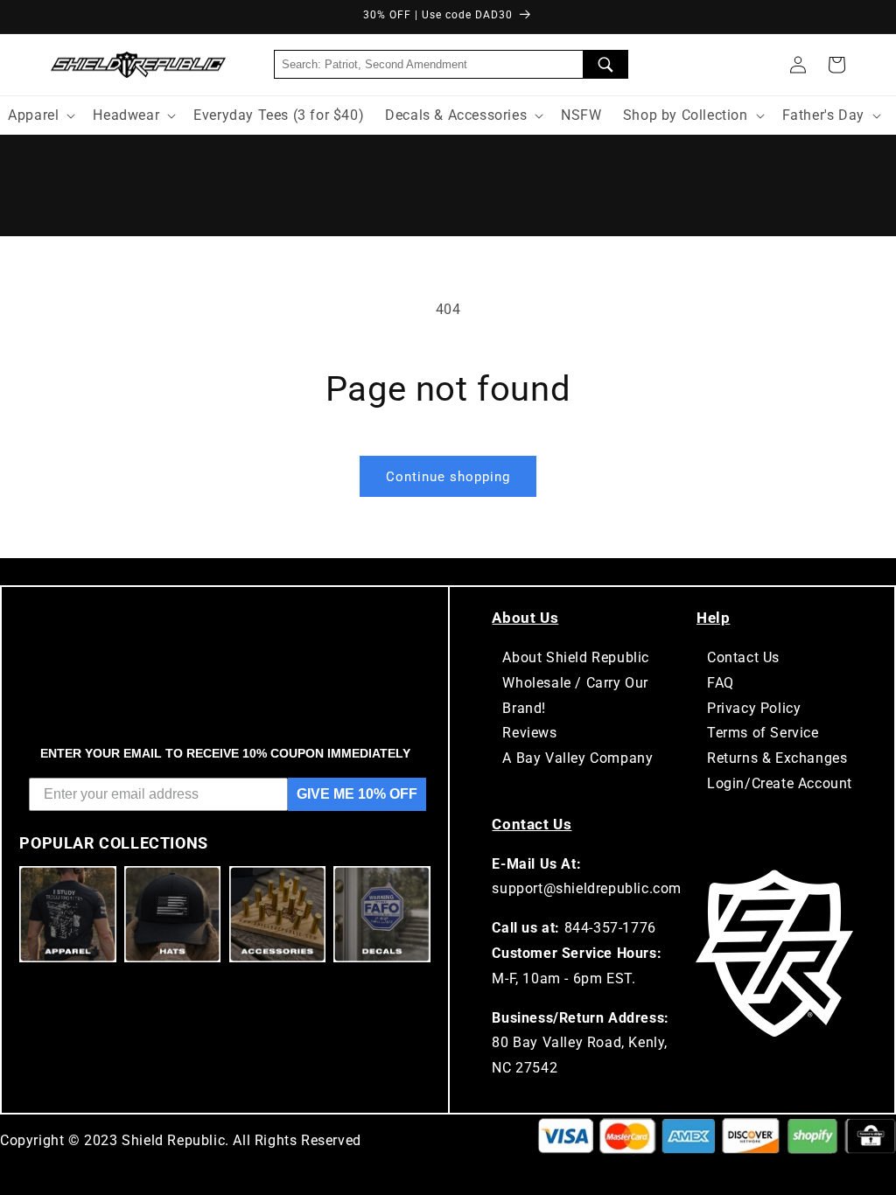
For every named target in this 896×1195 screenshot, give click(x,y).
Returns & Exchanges (777, 758)
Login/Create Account (779, 783)
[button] (836, 64)
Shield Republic (173, 1140)
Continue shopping (448, 477)
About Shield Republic (575, 657)
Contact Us (743, 657)
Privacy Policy (754, 708)
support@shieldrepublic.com (587, 888)
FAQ (720, 682)
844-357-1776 (610, 927)
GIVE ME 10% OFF (357, 793)
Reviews (529, 732)
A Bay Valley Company (577, 758)
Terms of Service (763, 732)
